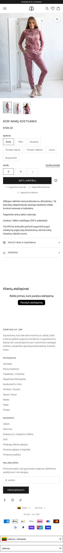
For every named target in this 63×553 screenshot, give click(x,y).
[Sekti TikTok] (20, 500)
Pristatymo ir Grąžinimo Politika (18, 434)
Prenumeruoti (15, 490)
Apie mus (7, 429)
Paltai (5, 404)
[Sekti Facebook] (4, 500)
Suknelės (7, 363)
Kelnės (6, 399)
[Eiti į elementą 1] (7, 107)
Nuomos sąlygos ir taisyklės (16, 449)
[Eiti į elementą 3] (27, 108)
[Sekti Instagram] (12, 500)
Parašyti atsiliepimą (31, 302)
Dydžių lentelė (53, 165)
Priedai (6, 409)
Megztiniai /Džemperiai (14, 379)
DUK (5, 439)
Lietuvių (39, 508)
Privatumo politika (11, 454)
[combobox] (31, 539)
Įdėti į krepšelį (27, 180)
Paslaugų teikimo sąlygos (15, 444)
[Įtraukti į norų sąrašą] (55, 180)
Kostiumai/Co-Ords (12, 384)
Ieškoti (6, 424)
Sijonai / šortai (10, 394)
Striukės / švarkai (11, 389)
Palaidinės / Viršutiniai (13, 374)
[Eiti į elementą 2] (17, 108)
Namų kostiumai (11, 369)
